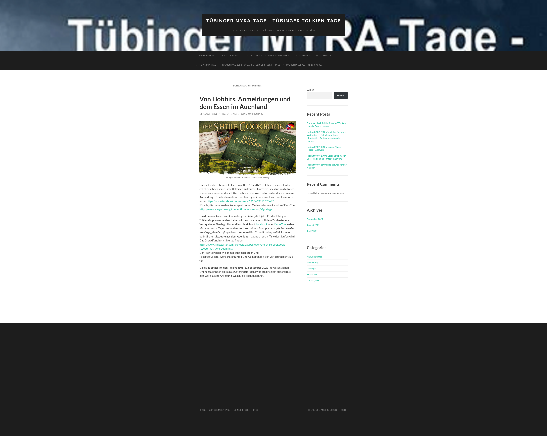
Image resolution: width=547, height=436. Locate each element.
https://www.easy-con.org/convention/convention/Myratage (235, 209)
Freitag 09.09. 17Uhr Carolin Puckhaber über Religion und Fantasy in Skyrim (326, 157)
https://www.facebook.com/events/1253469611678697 (240, 201)
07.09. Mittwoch (253, 55)
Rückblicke (312, 274)
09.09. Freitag (302, 55)
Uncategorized (314, 280)
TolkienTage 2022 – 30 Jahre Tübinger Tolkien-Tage (251, 65)
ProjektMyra (229, 114)
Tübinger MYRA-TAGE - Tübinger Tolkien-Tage (273, 20)
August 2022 (313, 225)
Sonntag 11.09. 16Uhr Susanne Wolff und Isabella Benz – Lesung (327, 124)
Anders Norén (329, 410)
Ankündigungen (315, 256)
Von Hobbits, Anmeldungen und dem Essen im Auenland (245, 102)
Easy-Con (280, 224)
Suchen (310, 89)
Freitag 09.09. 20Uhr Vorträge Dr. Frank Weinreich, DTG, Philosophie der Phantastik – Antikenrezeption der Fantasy (326, 136)
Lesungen (311, 268)
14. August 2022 (208, 114)
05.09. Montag (207, 55)
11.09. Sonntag (207, 65)
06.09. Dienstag (229, 55)
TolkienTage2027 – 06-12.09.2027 (304, 65)
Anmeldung (312, 262)
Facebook (262, 224)
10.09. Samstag (324, 55)
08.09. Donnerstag (278, 55)
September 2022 (315, 219)
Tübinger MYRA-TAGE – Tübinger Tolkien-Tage (232, 410)
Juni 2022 (312, 231)
